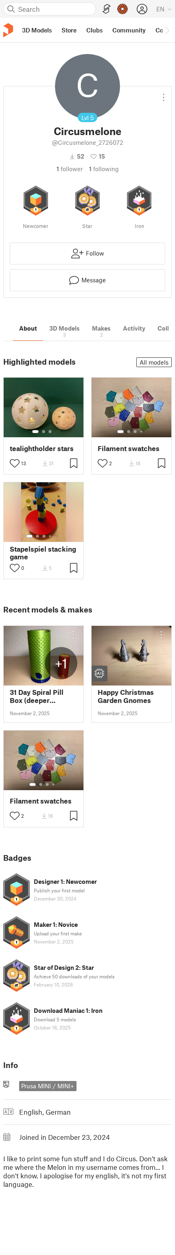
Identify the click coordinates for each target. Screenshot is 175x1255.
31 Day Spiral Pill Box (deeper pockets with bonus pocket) (42, 696)
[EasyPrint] (107, 9)
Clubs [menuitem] (94, 30)
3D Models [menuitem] (37, 30)
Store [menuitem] (69, 30)
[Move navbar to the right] (167, 30)
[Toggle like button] (15, 463)
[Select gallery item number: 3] (50, 431)
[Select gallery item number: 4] (141, 431)
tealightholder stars (42, 448)
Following (104, 168)
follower (70, 168)
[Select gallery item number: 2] (43, 431)
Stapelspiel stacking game (43, 553)
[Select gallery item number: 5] (56, 536)
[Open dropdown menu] (163, 94)
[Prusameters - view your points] (122, 9)
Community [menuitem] (129, 30)
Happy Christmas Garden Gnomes (126, 696)
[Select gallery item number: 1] (35, 431)
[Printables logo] (8, 30)
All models (154, 362)
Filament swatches (129, 448)
